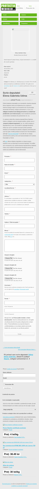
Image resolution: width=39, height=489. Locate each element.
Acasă (4, 15)
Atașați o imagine (9, 255)
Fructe (10, 430)
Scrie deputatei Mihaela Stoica (27, 349)
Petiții (22, 19)
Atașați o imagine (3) (10, 275)
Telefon (7, 214)
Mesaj (6, 230)
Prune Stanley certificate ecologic (14, 428)
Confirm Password (9, 314)
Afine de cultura (8, 465)
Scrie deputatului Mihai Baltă (11, 347)
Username (8, 285)
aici (6, 141)
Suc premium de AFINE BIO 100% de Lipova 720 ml (19, 446)
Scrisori (5, 19)
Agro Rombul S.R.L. (19, 437)
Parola (7, 298)
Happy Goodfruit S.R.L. (20, 457)
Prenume (7, 156)
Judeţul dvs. (8, 181)
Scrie (18, 7)
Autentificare (6, 23)
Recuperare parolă (24, 289)
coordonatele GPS (8, 234)
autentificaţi (6, 86)
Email (6, 173)
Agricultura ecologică (8, 417)
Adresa (7, 196)
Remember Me (9, 384)
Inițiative (23, 15)
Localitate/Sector (10, 188)
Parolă (5, 378)
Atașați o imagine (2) (10, 265)
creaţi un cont (16, 86)
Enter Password (9, 306)
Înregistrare (24, 23)
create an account (12, 369)
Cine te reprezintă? (13, 133)
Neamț (6, 359)
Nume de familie (9, 164)
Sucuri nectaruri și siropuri (16, 449)
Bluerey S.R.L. (18, 474)
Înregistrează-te (6, 484)
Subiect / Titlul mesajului (12, 222)
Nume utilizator (7, 372)
